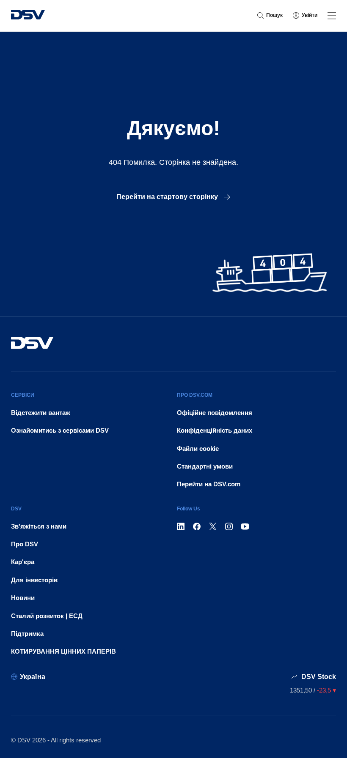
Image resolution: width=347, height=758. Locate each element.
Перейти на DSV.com (208, 484)
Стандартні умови (205, 466)
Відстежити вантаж (40, 412)
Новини (23, 597)
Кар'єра (22, 561)
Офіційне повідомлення (214, 412)
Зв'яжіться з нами (38, 526)
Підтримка (27, 633)
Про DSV (24, 544)
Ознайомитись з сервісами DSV (60, 430)
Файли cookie (198, 448)
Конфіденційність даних (214, 430)
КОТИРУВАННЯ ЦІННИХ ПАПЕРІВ (63, 651)
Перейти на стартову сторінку (168, 196)
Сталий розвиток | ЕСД (47, 615)
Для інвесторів (34, 579)
